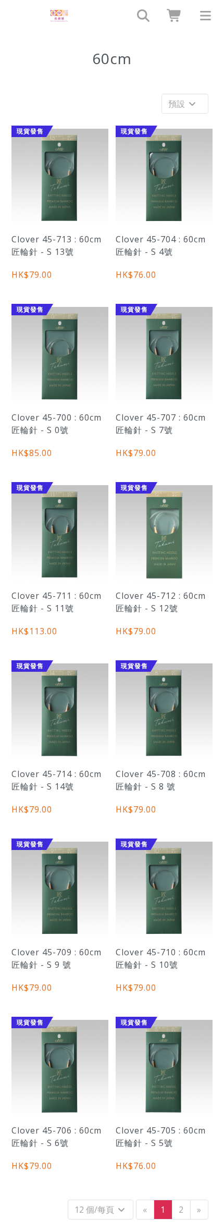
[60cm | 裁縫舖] (59, 15)
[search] (139, 15)
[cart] (170, 15)
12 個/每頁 (95, 1209)
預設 (177, 103)
